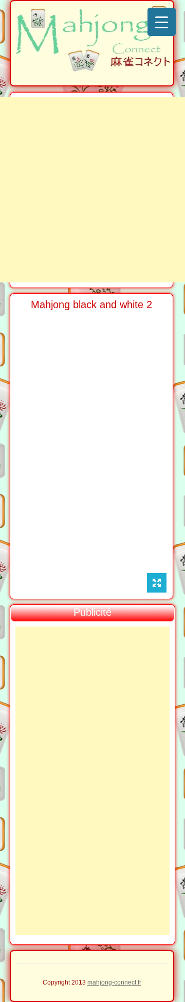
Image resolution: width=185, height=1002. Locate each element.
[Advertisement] (92, 189)
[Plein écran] (156, 583)
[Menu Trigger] (161, 22)
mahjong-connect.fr (114, 982)
